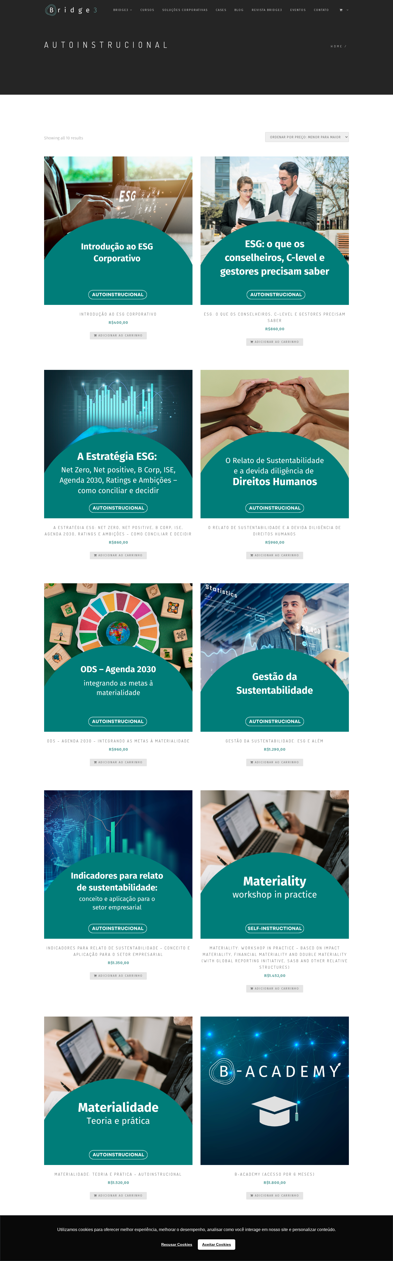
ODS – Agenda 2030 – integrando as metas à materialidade (118, 740)
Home (337, 46)
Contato (321, 10)
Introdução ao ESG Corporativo (118, 314)
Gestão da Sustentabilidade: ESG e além (275, 740)
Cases (221, 10)
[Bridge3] (60, 10)
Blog (239, 10)
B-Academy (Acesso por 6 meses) (275, 1174)
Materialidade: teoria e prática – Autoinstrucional (118, 1174)
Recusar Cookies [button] (176, 1244)
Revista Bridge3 (267, 10)
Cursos (147, 10)
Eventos (298, 10)
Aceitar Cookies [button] (216, 1244)
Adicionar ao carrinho (120, 335)
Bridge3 (121, 10)
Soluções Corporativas (185, 10)
